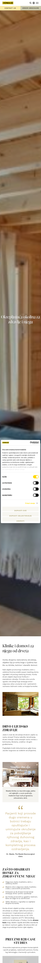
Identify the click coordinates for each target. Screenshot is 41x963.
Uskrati (20, 521)
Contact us (10, 8)
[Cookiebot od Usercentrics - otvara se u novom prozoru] (30, 442)
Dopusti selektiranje (20, 515)
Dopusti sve (20, 510)
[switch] (36, 483)
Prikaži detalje (30, 503)
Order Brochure (30, 8)
